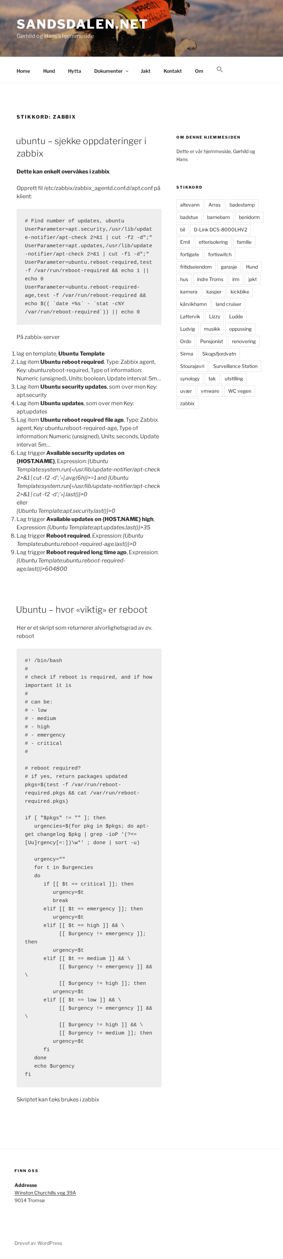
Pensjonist (211, 341)
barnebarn (218, 217)
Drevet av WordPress (38, 1243)
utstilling (234, 378)
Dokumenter (108, 71)
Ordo (185, 341)
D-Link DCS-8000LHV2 (220, 229)
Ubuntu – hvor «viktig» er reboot (82, 609)
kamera (188, 291)
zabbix (187, 403)
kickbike (240, 291)
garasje (229, 267)
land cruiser (228, 304)
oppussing (240, 329)
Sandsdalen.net (83, 24)
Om (199, 71)
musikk (212, 329)
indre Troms (210, 279)
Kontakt (173, 71)
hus (184, 279)
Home (23, 71)
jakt (252, 279)
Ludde (236, 316)
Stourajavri (192, 366)
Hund (49, 71)
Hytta (74, 71)
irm (236, 279)
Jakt (145, 71)
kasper (214, 291)
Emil (185, 242)
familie (244, 242)
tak (212, 378)
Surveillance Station (235, 366)
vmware (210, 391)
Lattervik (190, 316)
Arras (214, 205)
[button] (219, 69)
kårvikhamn (193, 304)
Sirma (186, 354)
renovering (244, 341)
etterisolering (213, 242)
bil (182, 229)
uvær (186, 391)
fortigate (189, 254)
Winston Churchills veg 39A (45, 1193)
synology (189, 378)
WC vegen (239, 391)
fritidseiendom (196, 267)
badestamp (242, 205)
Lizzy (214, 316)
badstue (189, 217)
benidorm (249, 217)
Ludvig (187, 329)
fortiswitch (220, 254)
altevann (189, 205)
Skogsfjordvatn (219, 354)
